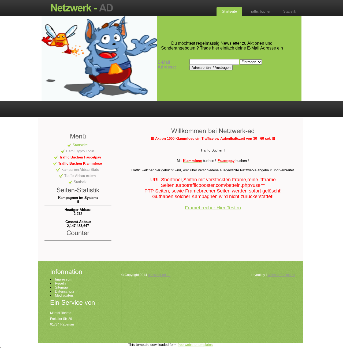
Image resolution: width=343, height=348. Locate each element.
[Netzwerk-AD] (84, 7)
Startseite (229, 11)
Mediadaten (64, 295)
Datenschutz (64, 291)
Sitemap (61, 287)
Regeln (60, 283)
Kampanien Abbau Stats (80, 170)
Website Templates (281, 275)
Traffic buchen (260, 11)
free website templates (195, 345)
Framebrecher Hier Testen (213, 207)
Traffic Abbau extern (80, 176)
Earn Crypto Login (80, 151)
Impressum (63, 279)
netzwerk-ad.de (159, 275)
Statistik (289, 11)
